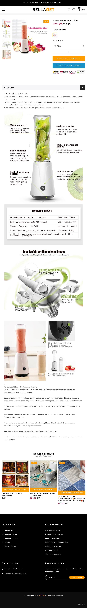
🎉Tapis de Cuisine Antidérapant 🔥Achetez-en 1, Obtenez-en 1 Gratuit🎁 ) (71, 499)
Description (9, 87)
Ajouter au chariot (69, 59)
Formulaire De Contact (14, 569)
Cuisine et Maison (9, 546)
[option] (30, 37)
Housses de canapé (10, 538)
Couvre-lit (6, 542)
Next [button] (41, 38)
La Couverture (7, 530)
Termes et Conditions (54, 554)
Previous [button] (16, 39)
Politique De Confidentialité (56, 542)
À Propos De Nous (52, 530)
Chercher (81, 604)
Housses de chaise (9, 534)
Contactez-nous (51, 550)
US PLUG (58, 46)
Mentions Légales (52, 538)
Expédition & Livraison (54, 534)
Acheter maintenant (69, 66)
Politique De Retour (53, 546)
